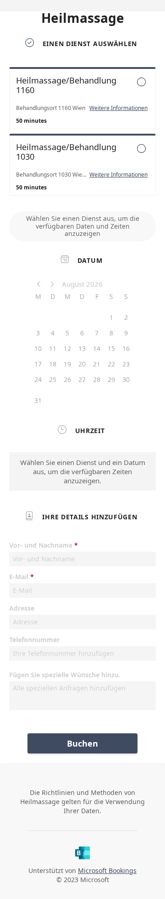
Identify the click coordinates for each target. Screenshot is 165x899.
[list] (82, 133)
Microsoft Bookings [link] (107, 870)
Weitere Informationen (118, 108)
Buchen (82, 743)
